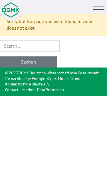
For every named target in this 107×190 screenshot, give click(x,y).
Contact (11, 90)
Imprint (27, 90)
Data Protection (50, 90)
